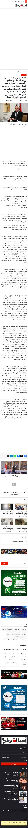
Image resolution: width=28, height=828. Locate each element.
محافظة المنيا (9, 636)
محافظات (19, 71)
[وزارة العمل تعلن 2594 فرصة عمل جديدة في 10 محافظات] (23, 793)
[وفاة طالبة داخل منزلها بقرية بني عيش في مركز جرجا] (7, 507)
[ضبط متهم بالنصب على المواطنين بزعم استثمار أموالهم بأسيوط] (23, 800)
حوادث (12, 634)
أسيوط (12, 631)
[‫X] (21, 456)
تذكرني (24, 760)
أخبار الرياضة (10, 629)
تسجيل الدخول (14, 764)
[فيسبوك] (25, 456)
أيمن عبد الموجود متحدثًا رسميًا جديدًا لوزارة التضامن (13, 1)
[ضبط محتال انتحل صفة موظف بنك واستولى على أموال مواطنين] (23, 780)
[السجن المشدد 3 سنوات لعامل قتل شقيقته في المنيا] (23, 787)
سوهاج (8, 634)
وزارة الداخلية (6, 639)
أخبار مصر (24, 631)
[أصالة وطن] (21, 5)
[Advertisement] (14, 24)
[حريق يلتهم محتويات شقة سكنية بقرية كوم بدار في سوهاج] (21, 521)
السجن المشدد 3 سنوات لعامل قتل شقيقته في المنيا (15, 656)
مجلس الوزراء (23, 636)
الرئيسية (24, 71)
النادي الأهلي (24, 634)
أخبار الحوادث (17, 629)
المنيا (8, 631)
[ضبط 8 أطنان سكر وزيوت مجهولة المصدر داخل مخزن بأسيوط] (7, 521)
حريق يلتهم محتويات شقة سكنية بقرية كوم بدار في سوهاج (21, 528)
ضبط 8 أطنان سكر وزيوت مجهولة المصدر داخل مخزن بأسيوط (7, 528)
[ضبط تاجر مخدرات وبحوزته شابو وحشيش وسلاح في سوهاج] (23, 774)
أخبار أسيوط (24, 629)
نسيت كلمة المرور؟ (5, 757)
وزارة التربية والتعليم (15, 639)
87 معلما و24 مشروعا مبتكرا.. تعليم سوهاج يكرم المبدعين (21, 513)
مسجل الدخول (18, 541)
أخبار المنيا (4, 629)
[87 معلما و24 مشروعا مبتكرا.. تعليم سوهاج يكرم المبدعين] (21, 507)
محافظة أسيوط (16, 636)
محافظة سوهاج (23, 639)
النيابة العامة (17, 634)
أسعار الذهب (18, 631)
